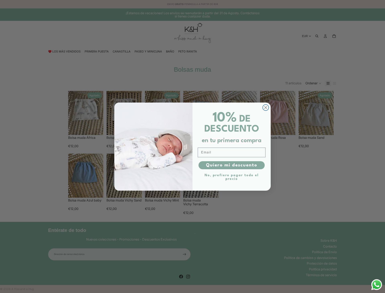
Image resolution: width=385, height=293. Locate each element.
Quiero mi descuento (231, 165)
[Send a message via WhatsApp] (376, 284)
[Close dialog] (266, 108)
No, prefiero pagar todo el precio (232, 177)
